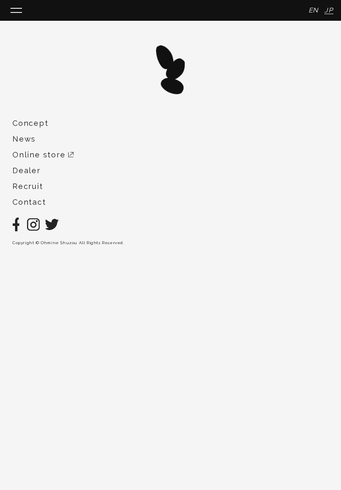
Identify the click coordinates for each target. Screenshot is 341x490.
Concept (30, 123)
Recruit (27, 186)
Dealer (26, 170)
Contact (29, 202)
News (24, 139)
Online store (40, 154)
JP (329, 10)
